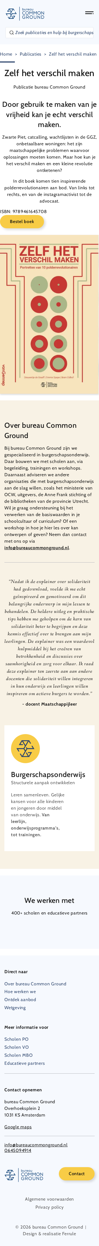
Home (6, 54)
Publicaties (31, 54)
